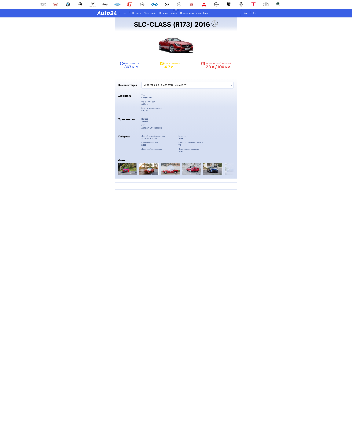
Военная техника (168, 13)
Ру (254, 13)
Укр (246, 13)
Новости (136, 13)
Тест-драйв (150, 13)
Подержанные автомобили (194, 13)
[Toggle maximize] (170, 168)
